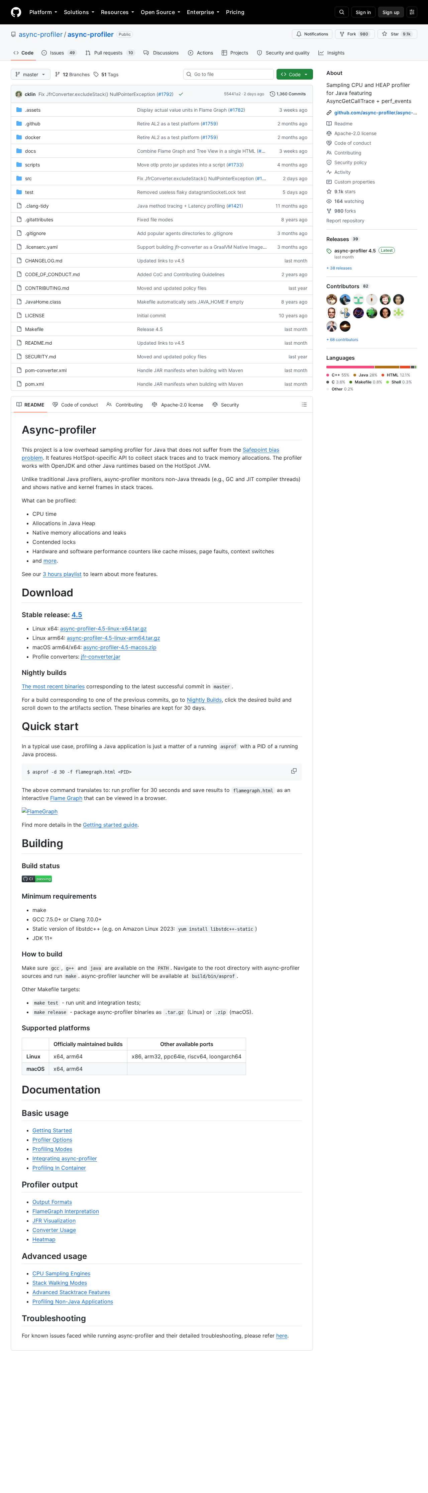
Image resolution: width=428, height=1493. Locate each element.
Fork (357, 33)
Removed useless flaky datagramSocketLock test (191, 192)
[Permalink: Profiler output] (17, 1184)
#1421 (234, 206)
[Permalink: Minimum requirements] (17, 896)
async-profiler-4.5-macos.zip (119, 647)
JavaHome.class (43, 302)
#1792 (165, 94)
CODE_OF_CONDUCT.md (52, 274)
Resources (115, 12)
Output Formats (52, 1201)
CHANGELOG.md (44, 260)
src (28, 178)
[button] (294, 771)
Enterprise (200, 12)
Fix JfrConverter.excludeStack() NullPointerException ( (98, 94)
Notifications (316, 33)
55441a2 (232, 93)
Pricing (235, 12)
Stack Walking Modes (59, 1282)
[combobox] (231, 74)
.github (32, 123)
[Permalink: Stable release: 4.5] (17, 615)
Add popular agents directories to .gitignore (185, 233)
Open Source (158, 12)
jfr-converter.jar (100, 656)
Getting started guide (110, 824)
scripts (32, 164)
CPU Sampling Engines (61, 1273)
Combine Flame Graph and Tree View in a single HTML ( (197, 151)
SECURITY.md (40, 356)
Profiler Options (52, 1139)
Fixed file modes (155, 219)
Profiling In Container (59, 1167)
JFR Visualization (54, 1220)
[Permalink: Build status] (17, 866)
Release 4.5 (150, 329)
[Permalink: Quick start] (17, 726)
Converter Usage (54, 1230)
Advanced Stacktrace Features (71, 1292)
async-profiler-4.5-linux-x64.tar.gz (103, 628)
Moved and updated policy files (171, 288)
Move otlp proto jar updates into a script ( (182, 164)
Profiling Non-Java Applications (72, 1301)
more (50, 560)
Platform (40, 12)
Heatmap (44, 1239)
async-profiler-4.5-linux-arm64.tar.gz (113, 638)
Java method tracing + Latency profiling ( (182, 206)
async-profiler (41, 34)
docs (30, 151)
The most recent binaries (53, 686)
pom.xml (34, 384)
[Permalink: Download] (17, 592)
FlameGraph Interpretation (65, 1211)
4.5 (77, 615)
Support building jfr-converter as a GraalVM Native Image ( (201, 247)
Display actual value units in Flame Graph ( (183, 110)
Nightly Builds (204, 699)
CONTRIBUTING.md (47, 288)
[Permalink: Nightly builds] (17, 673)
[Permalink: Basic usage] (17, 1113)
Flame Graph (66, 798)
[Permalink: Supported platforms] (17, 1028)
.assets (32, 110)
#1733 (235, 164)
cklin (30, 94)
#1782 (236, 110)
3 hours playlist (62, 574)
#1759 (209, 123)
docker (32, 137)
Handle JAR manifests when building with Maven (190, 370)
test (29, 192)
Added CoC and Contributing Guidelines (180, 274)
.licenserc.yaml (41, 247)
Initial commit (151, 315)
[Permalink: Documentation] (17, 1090)
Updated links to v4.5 (161, 260)
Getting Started (52, 1130)
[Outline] (304, 404)
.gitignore (35, 233)
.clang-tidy (37, 206)
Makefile (34, 329)
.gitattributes (39, 219)
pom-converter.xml (46, 370)
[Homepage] (16, 12)
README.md (38, 343)
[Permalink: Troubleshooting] (17, 1318)
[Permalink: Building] (17, 843)
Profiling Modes (52, 1149)
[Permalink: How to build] (17, 954)
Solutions (76, 12)
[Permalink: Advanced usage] (17, 1256)
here (281, 1335)
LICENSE (34, 315)
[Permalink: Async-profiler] (17, 430)
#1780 (265, 151)
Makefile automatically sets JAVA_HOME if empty (190, 302)
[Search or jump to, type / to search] (342, 12)
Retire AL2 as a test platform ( (169, 123)
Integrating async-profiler (64, 1158)
